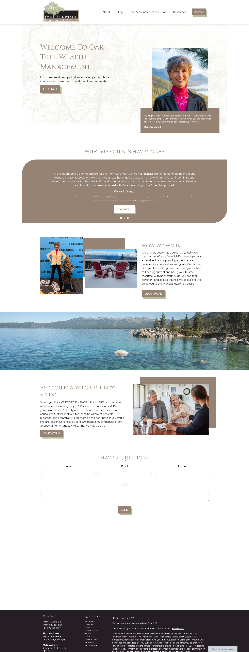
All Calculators (91, 646)
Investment (89, 624)
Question (124, 484)
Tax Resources (91, 630)
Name (67, 466)
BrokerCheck (178, 628)
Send (124, 509)
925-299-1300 (56, 625)
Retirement (89, 621)
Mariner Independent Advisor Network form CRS (134, 623)
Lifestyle (88, 636)
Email (124, 466)
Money (87, 633)
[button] (106, 12)
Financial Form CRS (125, 618)
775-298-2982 (56, 622)
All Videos (89, 642)
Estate (87, 627)
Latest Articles (90, 639)
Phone (182, 466)
